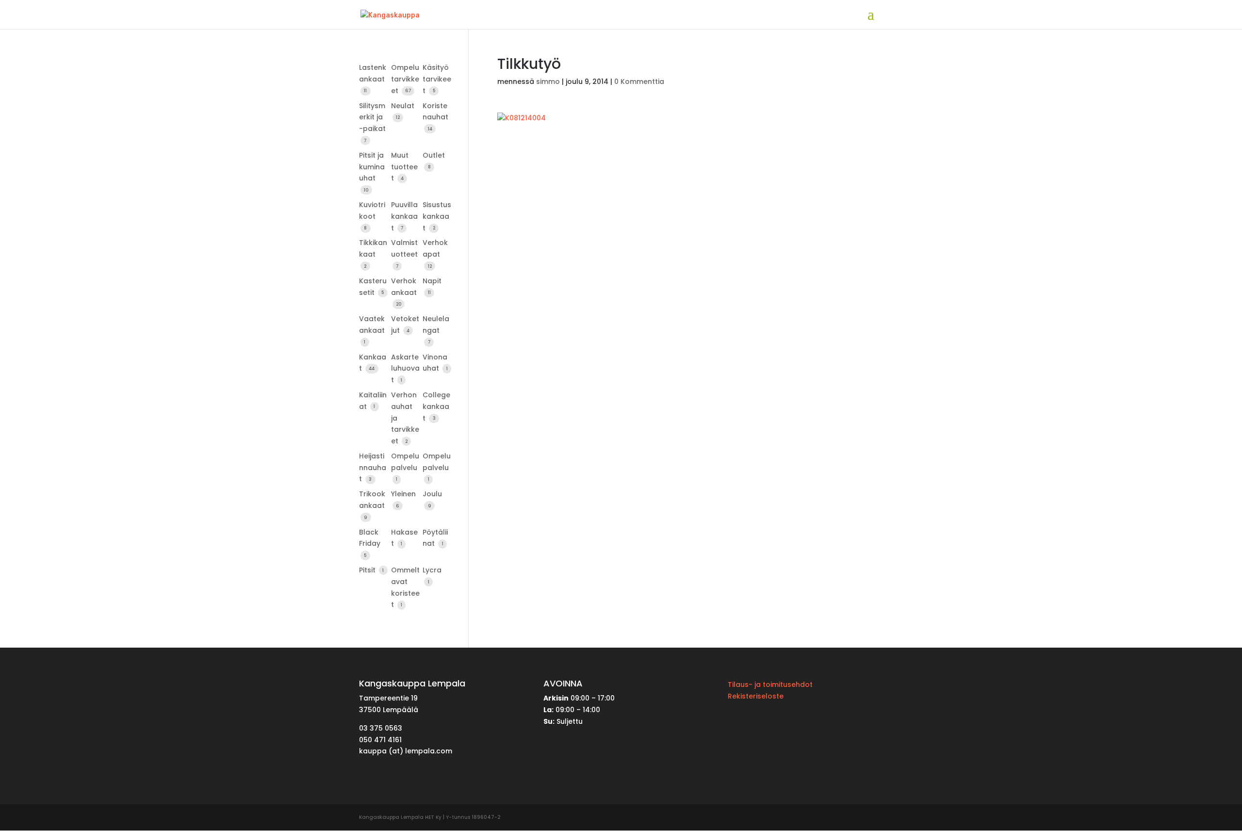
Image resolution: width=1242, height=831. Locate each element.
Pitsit (368, 570)
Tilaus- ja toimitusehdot (770, 684)
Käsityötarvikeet (437, 79)
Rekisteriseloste (756, 696)
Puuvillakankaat (404, 216)
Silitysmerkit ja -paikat (372, 117)
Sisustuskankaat (437, 216)
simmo (548, 81)
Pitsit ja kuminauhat (372, 166)
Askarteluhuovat (405, 368)
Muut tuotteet (404, 166)
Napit (432, 281)
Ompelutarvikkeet (405, 79)
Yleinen (403, 494)
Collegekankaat (436, 406)
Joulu (432, 494)
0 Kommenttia (639, 81)
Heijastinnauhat (372, 467)
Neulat (402, 106)
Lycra (432, 570)
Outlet (434, 155)
